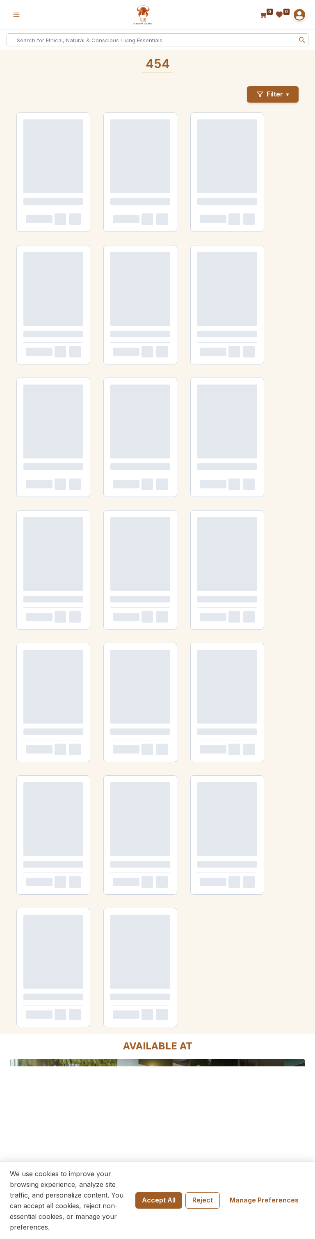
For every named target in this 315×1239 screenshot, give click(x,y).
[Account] (299, 15)
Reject (202, 1200)
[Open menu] (16, 15)
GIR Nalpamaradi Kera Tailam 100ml (57, 223)
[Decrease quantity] (28, 250)
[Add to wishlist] (92, 250)
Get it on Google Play (153, 505)
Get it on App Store (153, 535)
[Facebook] (234, 462)
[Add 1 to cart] (77, 250)
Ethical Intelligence (224, 585)
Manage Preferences (264, 1200)
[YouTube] (280, 462)
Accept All (159, 1200)
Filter (278, 94)
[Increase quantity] (55, 250)
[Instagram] (257, 462)
